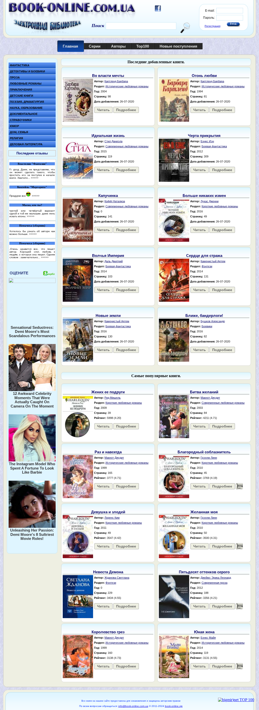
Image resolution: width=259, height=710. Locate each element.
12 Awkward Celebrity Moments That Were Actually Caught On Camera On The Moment (32, 399)
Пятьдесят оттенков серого (204, 572)
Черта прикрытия (204, 135)
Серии (94, 46)
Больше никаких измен (204, 195)
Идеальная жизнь (108, 135)
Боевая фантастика (214, 146)
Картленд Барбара (116, 81)
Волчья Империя (108, 255)
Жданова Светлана (116, 577)
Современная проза (214, 582)
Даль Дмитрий (113, 261)
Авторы (118, 46)
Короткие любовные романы (220, 206)
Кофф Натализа (114, 201)
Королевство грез (108, 632)
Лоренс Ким (112, 517)
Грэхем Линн (209, 457)
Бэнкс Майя (208, 637)
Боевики (207, 326)
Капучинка (108, 195)
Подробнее (126, 110)
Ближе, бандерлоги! (204, 315)
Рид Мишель (112, 397)
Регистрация (212, 26)
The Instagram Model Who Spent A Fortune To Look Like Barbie (32, 468)
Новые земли (108, 315)
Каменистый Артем (213, 261)
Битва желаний (204, 392)
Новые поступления (178, 46)
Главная (70, 46)
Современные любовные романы (126, 146)
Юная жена (204, 632)
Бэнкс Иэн (207, 141)
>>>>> (34, 177)
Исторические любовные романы (126, 86)
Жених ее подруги (108, 392)
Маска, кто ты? (32, 205)
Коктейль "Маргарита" (32, 187)
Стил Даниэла (113, 141)
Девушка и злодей (108, 512)
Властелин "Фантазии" (32, 163)
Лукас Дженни (210, 201)
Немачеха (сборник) (32, 225)
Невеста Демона (108, 572)
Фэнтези (207, 266)
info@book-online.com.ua (133, 706)
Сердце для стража (204, 255)
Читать (103, 110)
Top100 (142, 46)
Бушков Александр (213, 321)
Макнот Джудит (210, 397)
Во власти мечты (108, 75)
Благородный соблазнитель (204, 452)
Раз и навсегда (108, 452)
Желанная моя (204, 512)
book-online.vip (174, 706)
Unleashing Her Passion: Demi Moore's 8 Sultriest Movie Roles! (32, 534)
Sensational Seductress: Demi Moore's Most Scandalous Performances (32, 331)
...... (239, 486)
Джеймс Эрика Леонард (216, 577)
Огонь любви (204, 75)
